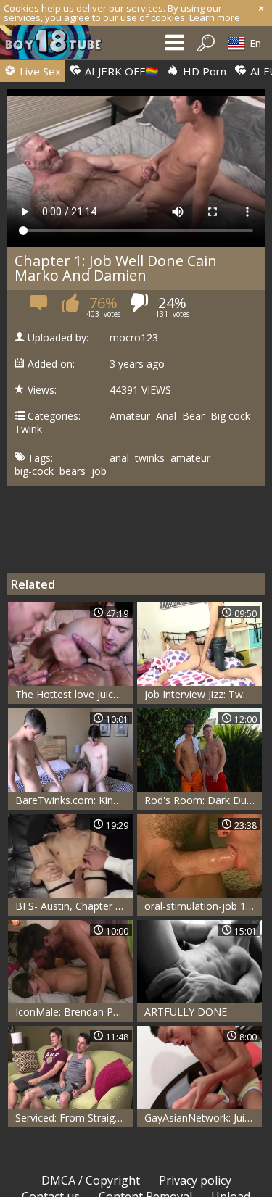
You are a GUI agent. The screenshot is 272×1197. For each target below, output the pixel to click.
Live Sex (39, 71)
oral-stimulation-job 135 (200, 906)
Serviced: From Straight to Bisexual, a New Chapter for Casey (74, 1117)
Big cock (230, 416)
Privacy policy (195, 1180)
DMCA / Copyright (90, 1180)
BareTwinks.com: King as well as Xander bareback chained (74, 800)
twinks (150, 458)
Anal (166, 416)
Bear (193, 416)
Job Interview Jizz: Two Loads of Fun (203, 694)
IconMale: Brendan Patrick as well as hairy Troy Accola (74, 1012)
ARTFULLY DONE (185, 1012)
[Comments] (39, 307)
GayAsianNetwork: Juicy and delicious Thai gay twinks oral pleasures (203, 1117)
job (99, 471)
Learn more (214, 17)
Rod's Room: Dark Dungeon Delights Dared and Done (203, 800)
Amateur (130, 416)
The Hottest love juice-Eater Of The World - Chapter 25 (74, 694)
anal (119, 458)
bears (72, 471)
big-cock (34, 471)
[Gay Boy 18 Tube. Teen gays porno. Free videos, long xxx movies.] (58, 45)
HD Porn (203, 71)
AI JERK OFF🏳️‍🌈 (120, 71)
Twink (28, 429)
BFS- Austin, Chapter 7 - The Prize (74, 906)
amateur (190, 458)
